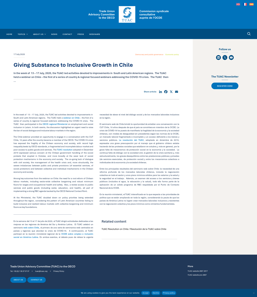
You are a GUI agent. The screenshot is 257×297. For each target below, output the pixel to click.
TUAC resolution (65, 149)
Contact (67, 34)
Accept (146, 293)
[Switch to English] (238, 4)
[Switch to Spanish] (251, 4)
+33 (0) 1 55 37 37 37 (21, 271)
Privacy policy (169, 293)
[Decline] (253, 293)
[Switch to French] (244, 4)
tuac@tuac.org (41, 271)
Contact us (36, 280)
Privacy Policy (58, 271)
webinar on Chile (71, 118)
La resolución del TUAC (131, 140)
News (54, 34)
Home (9, 34)
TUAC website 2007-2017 (198, 271)
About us (18, 280)
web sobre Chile (31, 227)
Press (81, 34)
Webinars (94, 34)
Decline (156, 293)
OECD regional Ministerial (55, 124)
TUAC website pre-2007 (197, 275)
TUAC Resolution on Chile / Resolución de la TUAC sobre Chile (134, 229)
